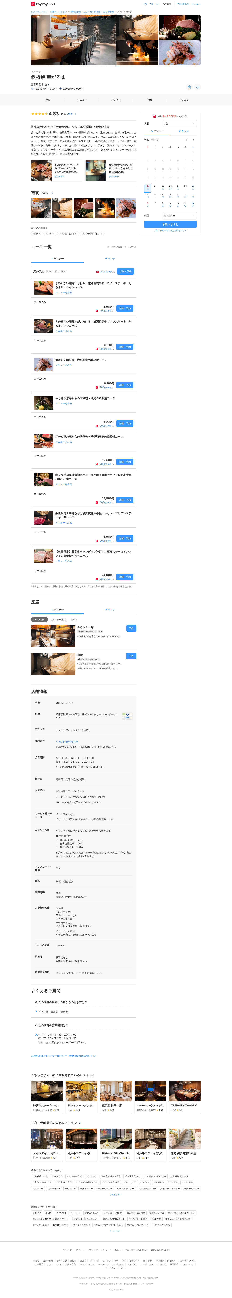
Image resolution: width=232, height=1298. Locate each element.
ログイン (196, 4)
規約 (117, 1250)
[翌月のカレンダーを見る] (193, 140)
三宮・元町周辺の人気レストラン (54, 1123)
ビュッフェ (134, 1260)
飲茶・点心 (70, 1264)
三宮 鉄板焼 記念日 (110, 1182)
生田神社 (37, 1212)
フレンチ (107, 1260)
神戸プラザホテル (162, 1225)
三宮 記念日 (91, 1176)
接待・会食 (62, 1260)
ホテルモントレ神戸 (138, 1219)
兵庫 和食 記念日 (132, 1176)
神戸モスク (75, 1212)
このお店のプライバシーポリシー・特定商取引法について (62, 1055)
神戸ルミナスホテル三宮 (138, 1225)
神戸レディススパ (41, 1225)
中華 (124, 1260)
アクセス (116, 99)
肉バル (82, 1264)
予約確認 (166, 4)
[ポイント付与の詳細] (186, 116)
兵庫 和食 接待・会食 (111, 1176)
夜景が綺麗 (48, 1260)
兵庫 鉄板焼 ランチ (147, 1188)
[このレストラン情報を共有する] (189, 87)
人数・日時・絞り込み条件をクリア (170, 230)
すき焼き (160, 1260)
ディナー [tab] (59, 258)
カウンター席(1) (58, 619)
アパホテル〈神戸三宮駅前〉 (85, 1219)
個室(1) (74, 619)
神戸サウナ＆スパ (81, 1225)
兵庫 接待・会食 (40, 1176)
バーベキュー (111, 1268)
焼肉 (150, 1260)
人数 (146, 123)
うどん (59, 1264)
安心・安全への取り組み (136, 1250)
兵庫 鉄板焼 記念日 (179, 1176)
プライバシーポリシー (73, 1250)
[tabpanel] (83, 427)
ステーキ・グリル (187, 1260)
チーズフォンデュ (149, 1264)
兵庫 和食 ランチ (104, 1188)
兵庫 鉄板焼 (159, 1182)
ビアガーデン (188, 1264)
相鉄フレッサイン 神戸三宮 (177, 1219)
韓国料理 (174, 1264)
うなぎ (49, 1264)
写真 (150, 99)
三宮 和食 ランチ (191, 1188)
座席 (48, 99)
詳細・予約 (125, 271)
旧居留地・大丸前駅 (136, 1212)
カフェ (91, 1264)
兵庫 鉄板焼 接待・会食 (155, 1176)
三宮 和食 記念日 (64, 1182)
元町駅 (119, 1212)
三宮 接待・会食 (74, 1176)
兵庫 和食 (145, 1182)
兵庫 (126, 1182)
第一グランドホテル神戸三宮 (181, 1212)
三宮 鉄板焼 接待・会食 (86, 1182)
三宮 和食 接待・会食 (42, 1182)
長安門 (48, 1212)
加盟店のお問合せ (159, 1250)
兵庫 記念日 (57, 1176)
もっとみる (115, 1194)
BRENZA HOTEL (61, 1225)
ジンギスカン (118, 1264)
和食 (116, 1260)
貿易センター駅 (156, 1212)
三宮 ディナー (86, 1188)
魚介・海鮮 (132, 1264)
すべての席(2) (39, 619)
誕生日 (73, 1260)
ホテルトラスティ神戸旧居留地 (108, 1225)
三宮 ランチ (70, 1188)
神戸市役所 (61, 1212)
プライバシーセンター (99, 1250)
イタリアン (94, 1260)
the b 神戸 (156, 1219)
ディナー (159, 131)
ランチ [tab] (111, 258)
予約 (131, 628)
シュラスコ (103, 1264)
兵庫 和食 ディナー (125, 1188)
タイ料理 (39, 1264)
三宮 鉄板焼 (187, 1182)
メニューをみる (63, 292)
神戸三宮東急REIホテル (113, 1219)
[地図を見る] (127, 716)
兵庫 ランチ (38, 1188)
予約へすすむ (170, 224)
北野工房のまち (92, 1212)
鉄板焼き (171, 1260)
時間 (146, 215)
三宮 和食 (173, 1182)
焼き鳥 (163, 1264)
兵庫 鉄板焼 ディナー (170, 1188)
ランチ (185, 131)
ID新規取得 (183, 4)
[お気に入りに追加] (197, 87)
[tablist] (83, 260)
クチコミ (184, 99)
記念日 (83, 1260)
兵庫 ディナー (54, 1188)
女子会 (36, 1260)
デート (124, 1268)
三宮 (134, 1182)
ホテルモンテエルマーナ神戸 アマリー (50, 1219)
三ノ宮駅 (108, 1212)
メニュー (82, 99)
